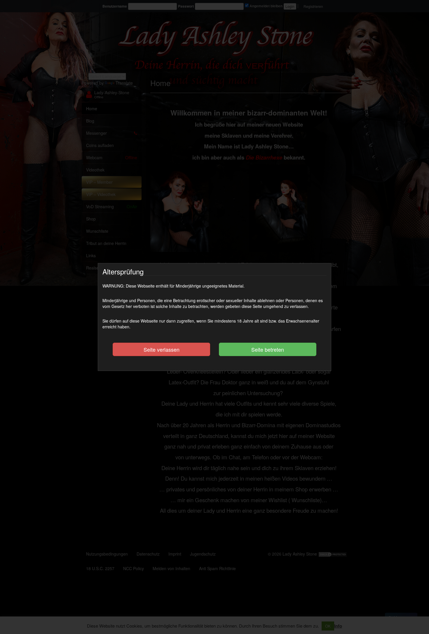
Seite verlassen (161, 349)
